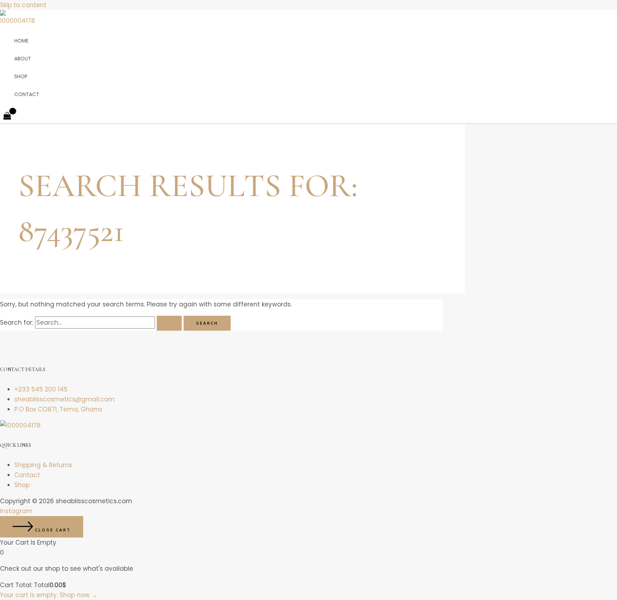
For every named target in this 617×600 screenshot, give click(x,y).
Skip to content (23, 5)
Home (21, 40)
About (22, 58)
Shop (20, 76)
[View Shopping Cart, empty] (7, 116)
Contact (26, 94)
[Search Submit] (169, 323)
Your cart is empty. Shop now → (48, 595)
